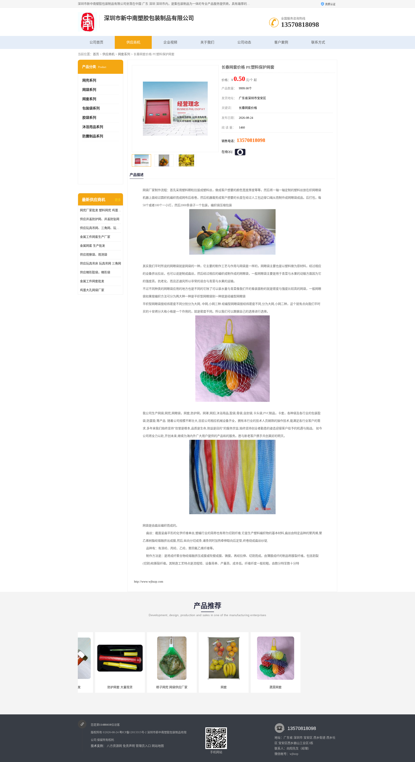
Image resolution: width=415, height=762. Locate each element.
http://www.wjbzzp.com (148, 581)
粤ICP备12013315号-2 (133, 732)
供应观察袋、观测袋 (93, 254)
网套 (206, 687)
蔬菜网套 (258, 687)
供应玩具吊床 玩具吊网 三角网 (100, 263)
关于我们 (207, 42)
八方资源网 (114, 746)
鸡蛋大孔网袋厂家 (92, 290)
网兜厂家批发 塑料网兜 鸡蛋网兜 (100, 210)
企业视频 (170, 42)
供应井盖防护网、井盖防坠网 (99, 219)
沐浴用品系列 (92, 127)
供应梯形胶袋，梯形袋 (95, 272)
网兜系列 (89, 80)
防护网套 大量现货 (102, 687)
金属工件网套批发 (92, 281)
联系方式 (318, 42)
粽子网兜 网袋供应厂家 (154, 687)
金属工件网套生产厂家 (95, 236)
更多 (118, 199)
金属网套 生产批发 (92, 245)
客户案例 (281, 42)
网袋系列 (89, 90)
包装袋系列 (91, 108)
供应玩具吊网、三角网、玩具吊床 (100, 228)
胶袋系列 (89, 117)
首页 (96, 54)
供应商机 (133, 42)
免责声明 (129, 746)
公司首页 (96, 42)
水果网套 (310, 687)
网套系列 (124, 54)
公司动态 (244, 42)
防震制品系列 (92, 136)
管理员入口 (143, 746)
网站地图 (158, 746)
